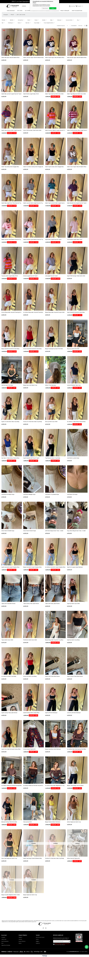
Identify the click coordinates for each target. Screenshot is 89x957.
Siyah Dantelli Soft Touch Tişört (31, 458)
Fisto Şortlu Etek (27, 822)
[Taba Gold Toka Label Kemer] (55, 588)
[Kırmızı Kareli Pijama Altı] (33, 733)
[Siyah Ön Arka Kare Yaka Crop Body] (11, 406)
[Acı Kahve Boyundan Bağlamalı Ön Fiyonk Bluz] (55, 770)
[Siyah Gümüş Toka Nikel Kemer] (77, 661)
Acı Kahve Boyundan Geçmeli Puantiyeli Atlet (33, 312)
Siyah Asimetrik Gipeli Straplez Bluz (10, 567)
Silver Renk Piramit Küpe (29, 530)
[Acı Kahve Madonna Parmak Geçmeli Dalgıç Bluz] (33, 770)
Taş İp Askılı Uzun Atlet (7, 640)
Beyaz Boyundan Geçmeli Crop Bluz (54, 640)
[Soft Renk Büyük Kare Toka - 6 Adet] (55, 515)
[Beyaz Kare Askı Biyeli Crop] (33, 369)
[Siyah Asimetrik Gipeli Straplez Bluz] (11, 551)
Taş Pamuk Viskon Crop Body (52, 458)
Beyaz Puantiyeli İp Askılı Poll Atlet (54, 348)
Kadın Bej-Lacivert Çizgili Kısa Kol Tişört (11, 93)
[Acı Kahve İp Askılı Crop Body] (11, 661)
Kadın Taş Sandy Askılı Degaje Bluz (10, 166)
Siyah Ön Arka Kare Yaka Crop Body (10, 421)
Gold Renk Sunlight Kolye (7, 494)
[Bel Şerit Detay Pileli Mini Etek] (11, 806)
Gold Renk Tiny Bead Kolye (52, 494)
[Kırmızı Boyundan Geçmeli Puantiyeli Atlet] (11, 297)
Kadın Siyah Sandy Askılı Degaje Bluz (54, 166)
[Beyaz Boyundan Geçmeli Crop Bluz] (55, 624)
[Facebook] (43, 928)
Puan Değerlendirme (49, 22)
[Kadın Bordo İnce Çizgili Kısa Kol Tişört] (77, 187)
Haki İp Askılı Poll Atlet (7, 385)
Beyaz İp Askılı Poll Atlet (73, 348)
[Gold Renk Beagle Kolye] (33, 479)
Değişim (37, 941)
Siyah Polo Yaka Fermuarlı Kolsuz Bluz (11, 749)
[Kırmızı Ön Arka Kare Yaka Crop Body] (33, 406)
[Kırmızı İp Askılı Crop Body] (33, 661)
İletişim (20, 943)
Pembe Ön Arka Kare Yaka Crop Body (54, 858)
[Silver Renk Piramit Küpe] (33, 515)
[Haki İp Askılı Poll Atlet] (11, 369)
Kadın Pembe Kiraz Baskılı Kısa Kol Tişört (11, 239)
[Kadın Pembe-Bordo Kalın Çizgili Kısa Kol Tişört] (77, 115)
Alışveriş (20, 939)
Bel (3, 22)
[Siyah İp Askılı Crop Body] (77, 624)
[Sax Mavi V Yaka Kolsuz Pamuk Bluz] (11, 442)
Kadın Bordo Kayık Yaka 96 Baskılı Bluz (76, 57)
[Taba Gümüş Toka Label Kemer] (33, 588)
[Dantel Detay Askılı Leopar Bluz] (33, 697)
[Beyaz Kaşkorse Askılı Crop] (33, 879)
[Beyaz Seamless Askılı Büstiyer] (55, 733)
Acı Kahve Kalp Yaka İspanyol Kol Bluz (76, 749)
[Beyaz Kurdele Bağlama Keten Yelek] (11, 879)
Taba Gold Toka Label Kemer (52, 603)
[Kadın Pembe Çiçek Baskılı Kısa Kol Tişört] (33, 224)
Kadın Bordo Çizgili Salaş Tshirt (31, 93)
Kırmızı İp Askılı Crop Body (30, 676)
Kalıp (51, 20)
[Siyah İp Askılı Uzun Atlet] (77, 588)
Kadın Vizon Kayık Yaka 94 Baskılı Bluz (76, 166)
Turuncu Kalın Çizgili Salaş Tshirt (9, 275)
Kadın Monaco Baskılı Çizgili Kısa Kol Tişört (55, 130)
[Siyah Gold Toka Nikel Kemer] (55, 661)
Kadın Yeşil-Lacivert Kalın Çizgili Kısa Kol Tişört (55, 203)
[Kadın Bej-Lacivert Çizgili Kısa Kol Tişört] (11, 78)
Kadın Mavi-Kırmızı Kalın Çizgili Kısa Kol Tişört (11, 130)
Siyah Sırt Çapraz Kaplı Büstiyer (75, 567)
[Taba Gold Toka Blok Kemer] (11, 588)
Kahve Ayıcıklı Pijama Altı (73, 858)
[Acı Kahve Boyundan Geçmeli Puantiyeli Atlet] (33, 297)
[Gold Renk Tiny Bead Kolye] (55, 479)
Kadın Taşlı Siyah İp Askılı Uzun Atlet (54, 93)
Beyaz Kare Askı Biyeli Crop (30, 385)
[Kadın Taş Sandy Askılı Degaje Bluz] (11, 151)
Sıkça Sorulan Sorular (40, 937)
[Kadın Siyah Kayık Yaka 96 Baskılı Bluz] (55, 42)
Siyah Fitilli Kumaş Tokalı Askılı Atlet (76, 275)
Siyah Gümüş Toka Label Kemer (9, 712)
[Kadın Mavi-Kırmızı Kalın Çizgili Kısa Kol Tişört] (11, 115)
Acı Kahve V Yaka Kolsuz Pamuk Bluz (76, 421)
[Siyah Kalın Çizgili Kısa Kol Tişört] (55, 224)
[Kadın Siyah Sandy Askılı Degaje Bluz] (55, 151)
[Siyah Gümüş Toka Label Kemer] (11, 697)
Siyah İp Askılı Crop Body (73, 640)
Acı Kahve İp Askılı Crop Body (8, 676)
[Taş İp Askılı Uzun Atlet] (11, 624)
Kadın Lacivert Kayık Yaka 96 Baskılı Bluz (33, 57)
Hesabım (20, 937)
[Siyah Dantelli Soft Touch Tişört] (33, 442)
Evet (53, 8)
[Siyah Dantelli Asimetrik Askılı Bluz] (77, 297)
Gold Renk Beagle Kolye (29, 494)
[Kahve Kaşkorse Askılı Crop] (77, 806)
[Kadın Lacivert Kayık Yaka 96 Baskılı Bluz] (33, 42)
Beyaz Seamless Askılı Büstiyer (53, 749)
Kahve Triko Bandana (50, 385)
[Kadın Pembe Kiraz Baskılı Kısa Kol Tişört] (11, 224)
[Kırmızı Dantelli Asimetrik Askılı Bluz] (33, 333)
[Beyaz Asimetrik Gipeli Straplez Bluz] (33, 551)
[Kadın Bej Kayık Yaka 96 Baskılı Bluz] (11, 42)
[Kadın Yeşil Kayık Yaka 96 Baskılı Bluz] (33, 843)
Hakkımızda (3, 939)
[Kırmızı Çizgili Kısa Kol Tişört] (33, 260)
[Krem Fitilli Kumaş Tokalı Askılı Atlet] (33, 115)
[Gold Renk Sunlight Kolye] (11, 479)
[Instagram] (45, 928)
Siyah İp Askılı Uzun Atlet (73, 603)
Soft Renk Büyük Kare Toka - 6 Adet (54, 530)
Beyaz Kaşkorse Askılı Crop (30, 894)
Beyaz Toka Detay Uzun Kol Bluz (75, 785)
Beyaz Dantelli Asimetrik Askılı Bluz (10, 348)
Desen (36, 20)
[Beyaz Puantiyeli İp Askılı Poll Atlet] (55, 333)
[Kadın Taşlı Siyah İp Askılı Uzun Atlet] (55, 78)
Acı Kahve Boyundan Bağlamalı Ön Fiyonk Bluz (55, 785)
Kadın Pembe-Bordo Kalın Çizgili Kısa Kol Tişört (77, 130)
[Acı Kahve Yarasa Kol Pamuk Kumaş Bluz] (11, 770)
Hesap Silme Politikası (5, 945)
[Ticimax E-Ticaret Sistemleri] (44, 956)
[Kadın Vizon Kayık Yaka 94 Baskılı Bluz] (77, 151)
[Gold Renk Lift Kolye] (77, 479)
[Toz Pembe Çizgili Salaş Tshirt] (77, 224)
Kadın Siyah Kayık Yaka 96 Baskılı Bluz (54, 57)
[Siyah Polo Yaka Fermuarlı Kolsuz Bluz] (11, 733)
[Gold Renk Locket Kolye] (77, 442)
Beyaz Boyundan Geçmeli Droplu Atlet (55, 312)
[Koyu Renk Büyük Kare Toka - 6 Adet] (77, 515)
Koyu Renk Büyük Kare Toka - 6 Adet (76, 530)
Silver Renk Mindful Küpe (7, 530)
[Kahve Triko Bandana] (55, 369)
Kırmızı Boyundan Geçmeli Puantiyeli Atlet (11, 312)
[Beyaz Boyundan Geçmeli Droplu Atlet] (55, 297)
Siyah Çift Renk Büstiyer (51, 712)
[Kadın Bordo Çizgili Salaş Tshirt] (33, 78)
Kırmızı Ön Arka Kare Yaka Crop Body (32, 421)
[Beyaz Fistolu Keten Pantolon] (55, 806)
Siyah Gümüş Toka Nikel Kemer (75, 676)
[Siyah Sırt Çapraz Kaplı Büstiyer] (77, 551)
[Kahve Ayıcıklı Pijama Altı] (77, 843)
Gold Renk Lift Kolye (72, 494)
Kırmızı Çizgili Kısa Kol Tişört (30, 275)
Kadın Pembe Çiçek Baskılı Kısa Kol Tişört (33, 239)
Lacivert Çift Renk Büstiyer (74, 712)
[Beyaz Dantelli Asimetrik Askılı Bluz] (11, 333)
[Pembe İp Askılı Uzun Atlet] (33, 624)
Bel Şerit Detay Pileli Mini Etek (9, 822)
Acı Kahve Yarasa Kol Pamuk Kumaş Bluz (11, 785)
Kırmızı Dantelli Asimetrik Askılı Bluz (32, 348)
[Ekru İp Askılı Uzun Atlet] (55, 406)
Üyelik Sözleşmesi (4, 941)
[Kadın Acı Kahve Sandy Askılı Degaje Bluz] (33, 151)
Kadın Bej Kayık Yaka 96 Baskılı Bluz (10, 57)
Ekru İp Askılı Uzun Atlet (51, 421)
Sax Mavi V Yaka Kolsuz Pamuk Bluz (10, 458)
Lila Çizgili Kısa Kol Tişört (51, 275)
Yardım (37, 939)
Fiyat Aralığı (36, 22)
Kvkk (2, 943)
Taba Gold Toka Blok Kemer (8, 603)
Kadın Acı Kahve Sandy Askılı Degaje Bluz (33, 166)
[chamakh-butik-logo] (44, 923)
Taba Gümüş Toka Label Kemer (31, 603)
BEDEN (11, 20)
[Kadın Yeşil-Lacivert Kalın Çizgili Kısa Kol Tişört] (55, 187)
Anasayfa (3, 937)
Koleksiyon (10, 22)
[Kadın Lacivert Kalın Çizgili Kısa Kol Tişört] (33, 187)
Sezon (19, 22)
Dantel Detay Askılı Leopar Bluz (31, 712)
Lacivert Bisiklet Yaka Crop (74, 385)
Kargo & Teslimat (22, 941)
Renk (29, 20)
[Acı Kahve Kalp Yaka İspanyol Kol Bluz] (77, 733)
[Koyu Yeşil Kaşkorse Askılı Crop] (11, 843)
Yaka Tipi (27, 22)
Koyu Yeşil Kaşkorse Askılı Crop (9, 858)
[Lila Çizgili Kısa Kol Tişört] (55, 260)
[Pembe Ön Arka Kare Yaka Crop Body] (55, 843)
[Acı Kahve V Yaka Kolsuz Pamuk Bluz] (77, 406)
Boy (78, 20)
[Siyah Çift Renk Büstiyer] (55, 697)
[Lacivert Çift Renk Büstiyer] (77, 697)
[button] (10, 55)
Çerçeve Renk (69, 20)
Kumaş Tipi (20, 20)
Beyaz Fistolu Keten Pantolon (52, 822)
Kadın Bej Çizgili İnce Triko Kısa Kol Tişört (11, 203)
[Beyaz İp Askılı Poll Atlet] (77, 333)
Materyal (59, 20)
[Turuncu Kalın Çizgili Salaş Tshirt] (11, 260)
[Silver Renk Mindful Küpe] (11, 515)
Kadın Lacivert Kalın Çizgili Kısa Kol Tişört (33, 203)
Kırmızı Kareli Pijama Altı (29, 749)
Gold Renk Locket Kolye (73, 458)
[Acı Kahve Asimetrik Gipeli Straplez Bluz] (55, 551)
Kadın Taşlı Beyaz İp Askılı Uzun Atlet (76, 93)
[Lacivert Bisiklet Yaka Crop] (77, 369)
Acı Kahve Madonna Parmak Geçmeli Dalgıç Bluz (33, 785)
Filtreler (3, 20)
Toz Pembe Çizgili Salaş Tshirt (74, 239)
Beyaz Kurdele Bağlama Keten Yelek (10, 894)
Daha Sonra (45, 8)
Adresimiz (38, 943)
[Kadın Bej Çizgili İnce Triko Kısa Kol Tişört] (11, 187)
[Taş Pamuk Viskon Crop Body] (55, 442)
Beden (44, 20)
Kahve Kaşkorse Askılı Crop (74, 822)
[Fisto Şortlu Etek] (33, 806)
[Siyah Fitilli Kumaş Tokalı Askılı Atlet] (77, 260)
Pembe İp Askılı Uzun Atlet (30, 640)
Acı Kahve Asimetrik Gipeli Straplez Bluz (55, 567)
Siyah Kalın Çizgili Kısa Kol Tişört (53, 239)
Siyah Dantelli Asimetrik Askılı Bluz (76, 312)
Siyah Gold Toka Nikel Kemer (52, 676)
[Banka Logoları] (24, 951)
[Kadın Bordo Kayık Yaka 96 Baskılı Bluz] (77, 42)
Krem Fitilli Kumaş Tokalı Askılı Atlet (32, 130)
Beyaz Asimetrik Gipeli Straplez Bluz (32, 567)
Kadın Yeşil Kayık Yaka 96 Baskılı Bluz (32, 858)
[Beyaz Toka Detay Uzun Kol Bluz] (77, 770)
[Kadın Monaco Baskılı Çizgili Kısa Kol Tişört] (55, 115)
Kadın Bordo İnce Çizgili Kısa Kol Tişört (76, 203)
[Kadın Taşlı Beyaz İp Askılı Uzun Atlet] (77, 78)
